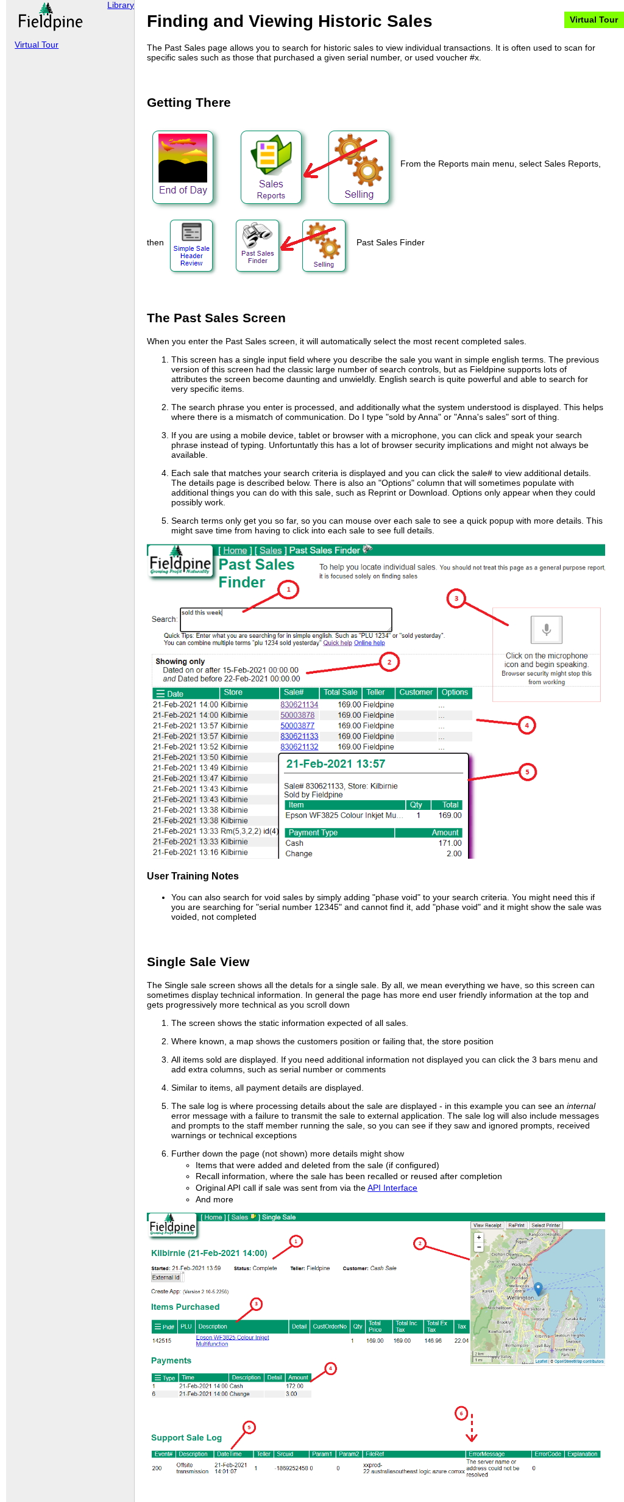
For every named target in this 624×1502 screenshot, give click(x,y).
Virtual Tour (593, 19)
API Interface (392, 1188)
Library (120, 5)
